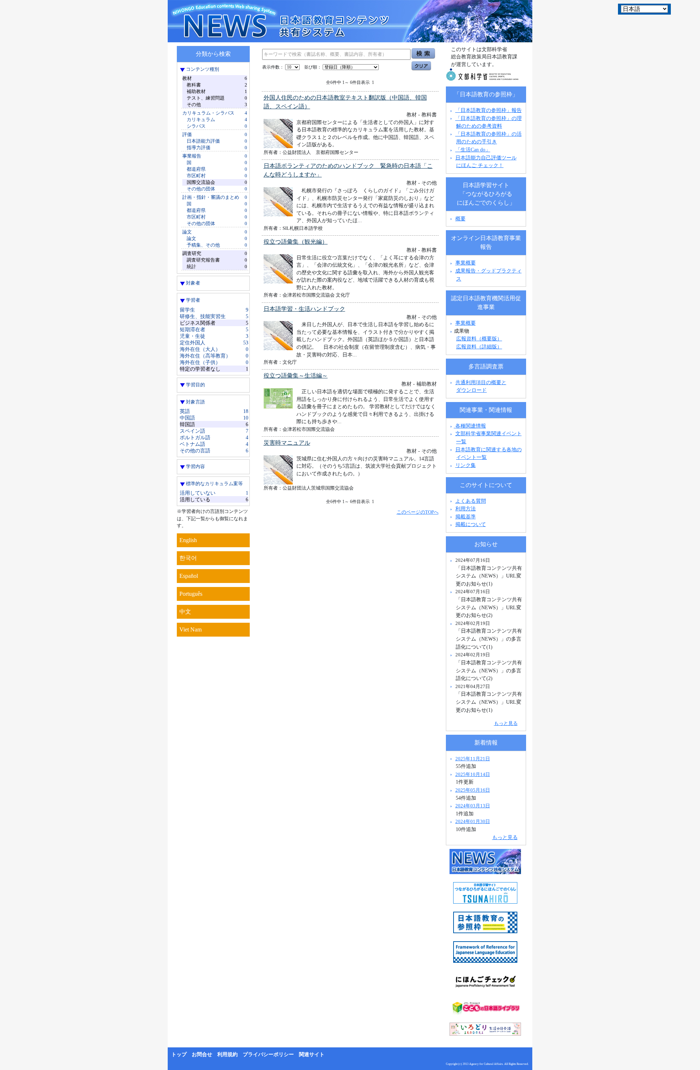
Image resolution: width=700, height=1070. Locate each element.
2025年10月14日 (472, 774)
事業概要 (465, 263)
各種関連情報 (470, 426)
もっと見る (506, 723)
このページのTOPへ (418, 512)
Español (188, 576)
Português (190, 594)
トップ (179, 1054)
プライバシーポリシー (268, 1054)
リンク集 (465, 465)
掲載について (470, 524)
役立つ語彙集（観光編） (296, 242)
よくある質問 (470, 501)
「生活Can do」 (472, 149)
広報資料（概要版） (479, 338)
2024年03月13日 (472, 805)
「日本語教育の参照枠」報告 (488, 110)
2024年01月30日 (472, 821)
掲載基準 (465, 516)
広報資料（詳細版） (479, 346)
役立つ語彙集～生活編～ (296, 375)
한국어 (188, 558)
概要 (460, 218)
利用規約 (227, 1054)
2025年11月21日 (472, 758)
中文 (185, 612)
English (188, 540)
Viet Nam (190, 629)
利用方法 (465, 508)
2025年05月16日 (472, 790)
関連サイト (311, 1054)
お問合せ (202, 1054)
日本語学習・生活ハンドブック (304, 309)
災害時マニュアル (287, 443)
